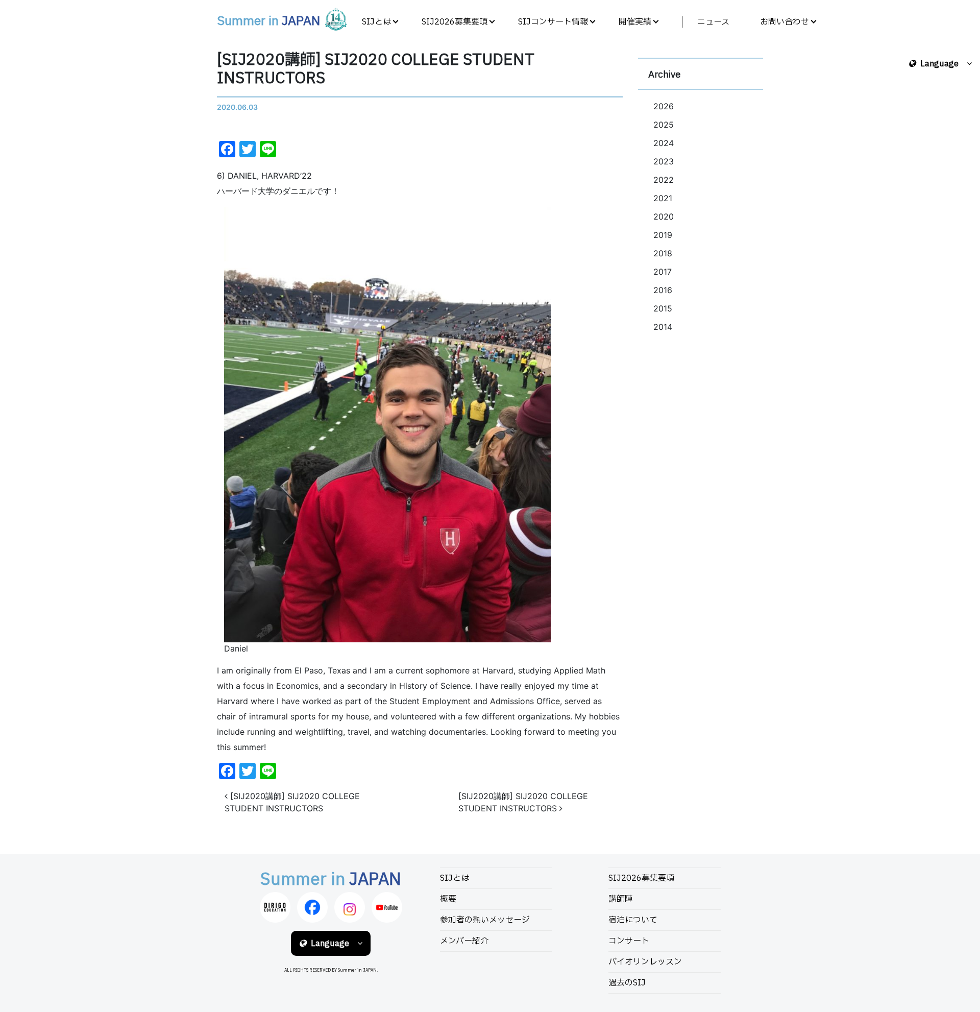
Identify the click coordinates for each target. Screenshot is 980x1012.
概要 (448, 899)
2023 (663, 161)
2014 (662, 327)
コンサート (628, 941)
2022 (663, 180)
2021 (662, 198)
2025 (663, 124)
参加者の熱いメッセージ (485, 920)
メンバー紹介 (464, 941)
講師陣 (620, 899)
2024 (663, 143)
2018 (662, 253)
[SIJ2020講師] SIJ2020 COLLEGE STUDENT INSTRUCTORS (292, 802)
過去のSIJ (627, 983)
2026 (663, 106)
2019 (662, 235)
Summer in (268, 21)
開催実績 (635, 22)
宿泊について (632, 920)
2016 (662, 290)
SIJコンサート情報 (553, 22)
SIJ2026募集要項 (454, 22)
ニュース (713, 22)
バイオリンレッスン (645, 962)
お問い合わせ (784, 22)
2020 (663, 216)
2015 (662, 308)
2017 (662, 272)
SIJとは (376, 22)
